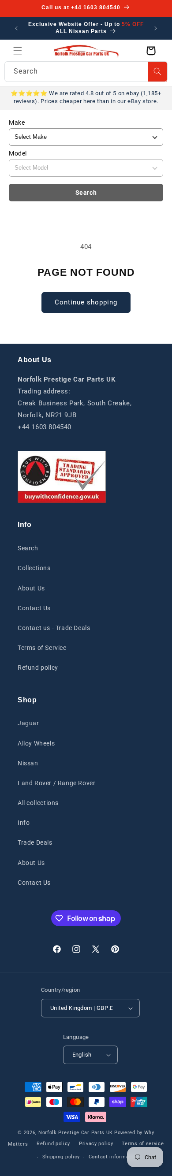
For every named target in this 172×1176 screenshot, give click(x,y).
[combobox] (86, 72)
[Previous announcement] (16, 28)
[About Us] (62, 477)
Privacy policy (96, 1143)
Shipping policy (61, 1157)
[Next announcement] (155, 28)
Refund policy (38, 667)
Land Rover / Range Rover (56, 782)
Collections (34, 567)
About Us (31, 588)
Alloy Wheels (36, 743)
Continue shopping (86, 302)
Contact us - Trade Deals (54, 627)
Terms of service (143, 1143)
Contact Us (34, 608)
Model (18, 153)
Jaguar (28, 723)
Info (24, 822)
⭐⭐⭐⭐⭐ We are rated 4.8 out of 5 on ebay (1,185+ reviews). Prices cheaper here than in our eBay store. (86, 97)
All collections (38, 802)
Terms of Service (42, 647)
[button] (17, 50)
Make (17, 122)
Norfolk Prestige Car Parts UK (75, 1132)
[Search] (157, 72)
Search (86, 192)
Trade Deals (35, 842)
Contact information (113, 1157)
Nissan (28, 763)
